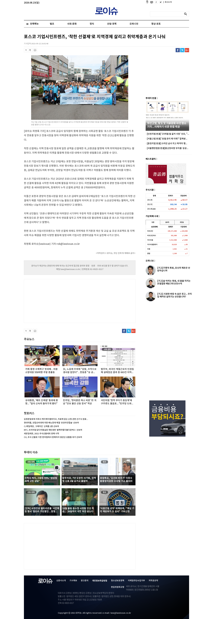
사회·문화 (72, 23)
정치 (92, 23)
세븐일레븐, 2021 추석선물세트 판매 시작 (41, 433)
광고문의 (84, 580)
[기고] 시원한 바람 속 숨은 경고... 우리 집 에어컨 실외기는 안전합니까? (174, 295)
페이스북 (178, 50)
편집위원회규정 (117, 587)
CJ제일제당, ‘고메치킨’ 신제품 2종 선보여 (41, 426)
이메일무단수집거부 (136, 580)
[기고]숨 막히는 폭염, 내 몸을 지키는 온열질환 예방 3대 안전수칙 (174, 282)
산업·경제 (111, 23)
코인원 (182, 222)
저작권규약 (153, 580)
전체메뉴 (34, 23)
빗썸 (153, 222)
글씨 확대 (30, 50)
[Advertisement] (53, 301)
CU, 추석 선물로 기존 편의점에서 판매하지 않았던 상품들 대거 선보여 (53, 437)
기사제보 (73, 580)
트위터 (182, 50)
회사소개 (167, 2)
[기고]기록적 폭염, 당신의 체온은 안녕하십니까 (173, 269)
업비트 (167, 222)
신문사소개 (61, 580)
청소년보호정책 (117, 580)
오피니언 (134, 23)
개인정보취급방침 (99, 581)
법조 (52, 23)
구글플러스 (187, 50)
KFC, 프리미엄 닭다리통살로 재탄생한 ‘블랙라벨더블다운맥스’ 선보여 (53, 430)
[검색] (186, 14)
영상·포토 (156, 23)
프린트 (35, 50)
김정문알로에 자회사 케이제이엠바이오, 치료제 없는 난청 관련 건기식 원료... (56, 419)
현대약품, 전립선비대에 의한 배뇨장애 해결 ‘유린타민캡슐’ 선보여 (51, 423)
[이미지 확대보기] (124, 58)
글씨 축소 (26, 50)
